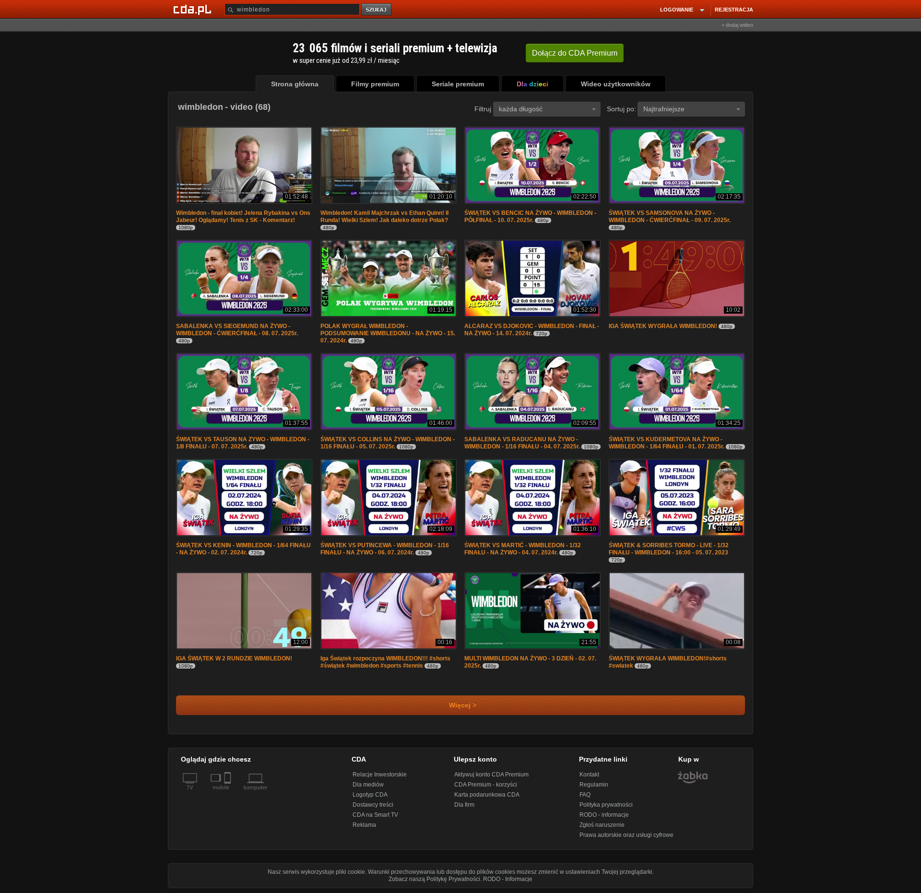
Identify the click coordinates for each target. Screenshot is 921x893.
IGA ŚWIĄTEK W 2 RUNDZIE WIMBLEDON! (234, 658)
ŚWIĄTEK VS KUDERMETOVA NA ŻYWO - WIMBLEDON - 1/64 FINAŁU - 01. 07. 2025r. (666, 443)
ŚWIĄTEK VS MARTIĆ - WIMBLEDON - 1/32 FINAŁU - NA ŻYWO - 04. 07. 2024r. (522, 549)
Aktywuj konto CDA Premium (491, 774)
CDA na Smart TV (375, 814)
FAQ (584, 794)
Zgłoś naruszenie (602, 825)
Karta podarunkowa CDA (487, 794)
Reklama (364, 825)
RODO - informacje (604, 814)
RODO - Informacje (507, 879)
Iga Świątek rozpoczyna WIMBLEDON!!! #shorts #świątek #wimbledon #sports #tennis (385, 662)
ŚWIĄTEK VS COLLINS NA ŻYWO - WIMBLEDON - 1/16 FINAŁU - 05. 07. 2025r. (387, 443)
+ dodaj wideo (737, 25)
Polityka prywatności (606, 804)
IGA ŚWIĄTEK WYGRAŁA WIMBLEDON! (663, 326)
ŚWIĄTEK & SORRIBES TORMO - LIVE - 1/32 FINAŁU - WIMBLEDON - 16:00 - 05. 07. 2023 (669, 549)
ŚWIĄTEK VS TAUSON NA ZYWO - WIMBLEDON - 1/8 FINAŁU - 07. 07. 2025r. (242, 443)
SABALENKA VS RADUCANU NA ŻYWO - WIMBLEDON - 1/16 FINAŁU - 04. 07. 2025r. (522, 443)
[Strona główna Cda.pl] (194, 9)
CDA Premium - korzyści (485, 784)
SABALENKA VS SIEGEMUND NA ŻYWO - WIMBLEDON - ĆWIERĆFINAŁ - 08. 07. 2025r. (237, 330)
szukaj (377, 9)
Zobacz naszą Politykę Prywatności (434, 879)
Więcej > (460, 705)
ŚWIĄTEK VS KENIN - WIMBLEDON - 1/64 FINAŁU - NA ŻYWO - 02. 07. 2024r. (243, 549)
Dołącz (574, 53)
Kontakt (589, 774)
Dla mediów (368, 784)
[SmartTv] (228, 793)
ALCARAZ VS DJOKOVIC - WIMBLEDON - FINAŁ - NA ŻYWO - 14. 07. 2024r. (531, 330)
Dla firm (464, 804)
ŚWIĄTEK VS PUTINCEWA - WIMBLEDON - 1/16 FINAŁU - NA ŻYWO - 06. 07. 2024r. (384, 549)
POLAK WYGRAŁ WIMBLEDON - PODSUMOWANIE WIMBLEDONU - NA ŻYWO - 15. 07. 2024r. (387, 333)
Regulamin (593, 784)
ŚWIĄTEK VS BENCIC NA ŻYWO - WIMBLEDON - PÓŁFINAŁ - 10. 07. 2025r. (530, 216)
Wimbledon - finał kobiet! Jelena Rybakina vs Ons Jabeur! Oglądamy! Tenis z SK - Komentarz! (243, 216)
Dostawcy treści (373, 804)
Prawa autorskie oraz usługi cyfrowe (626, 835)
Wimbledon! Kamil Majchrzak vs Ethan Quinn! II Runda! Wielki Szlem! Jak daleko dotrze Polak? (384, 216)
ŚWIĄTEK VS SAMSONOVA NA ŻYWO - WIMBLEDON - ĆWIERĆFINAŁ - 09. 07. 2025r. (670, 216)
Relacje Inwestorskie (380, 774)
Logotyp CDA (370, 794)
